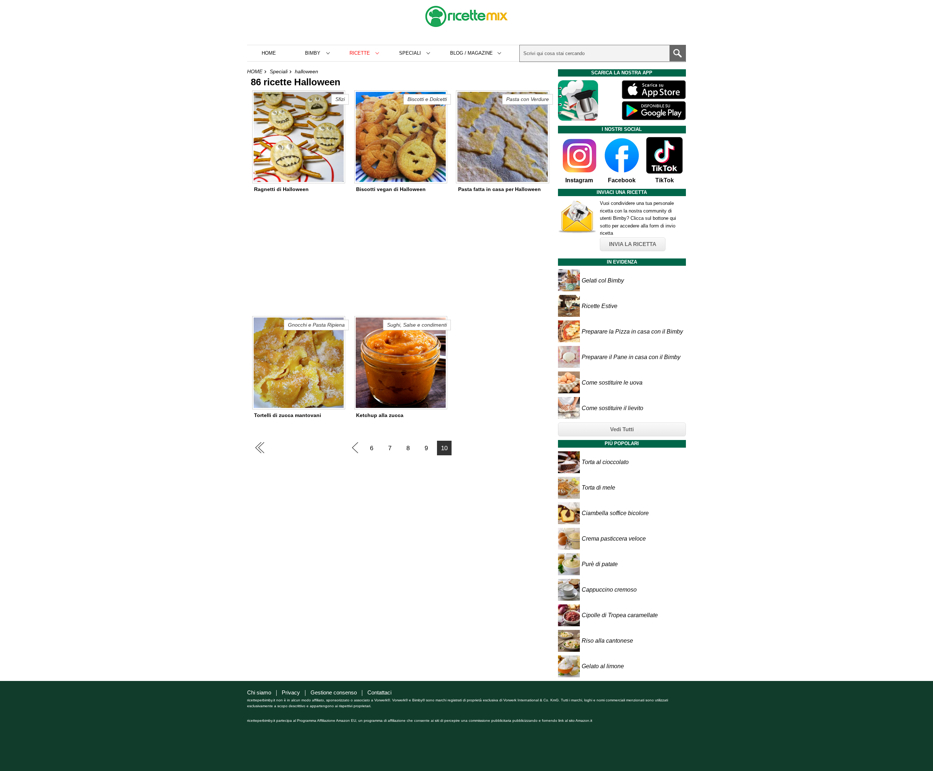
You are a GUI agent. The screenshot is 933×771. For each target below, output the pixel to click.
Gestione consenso (334, 692)
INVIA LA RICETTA (632, 244)
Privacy (291, 692)
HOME (254, 71)
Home (269, 53)
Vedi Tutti (622, 429)
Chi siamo (259, 692)
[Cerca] (678, 53)
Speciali (279, 71)
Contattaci (379, 692)
